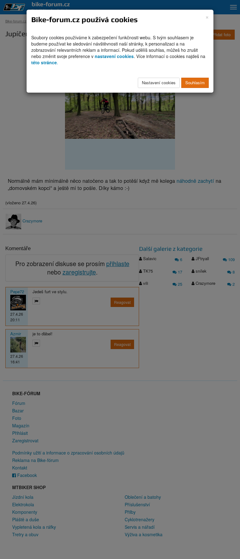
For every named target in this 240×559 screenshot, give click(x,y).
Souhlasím (195, 82)
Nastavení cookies (159, 82)
